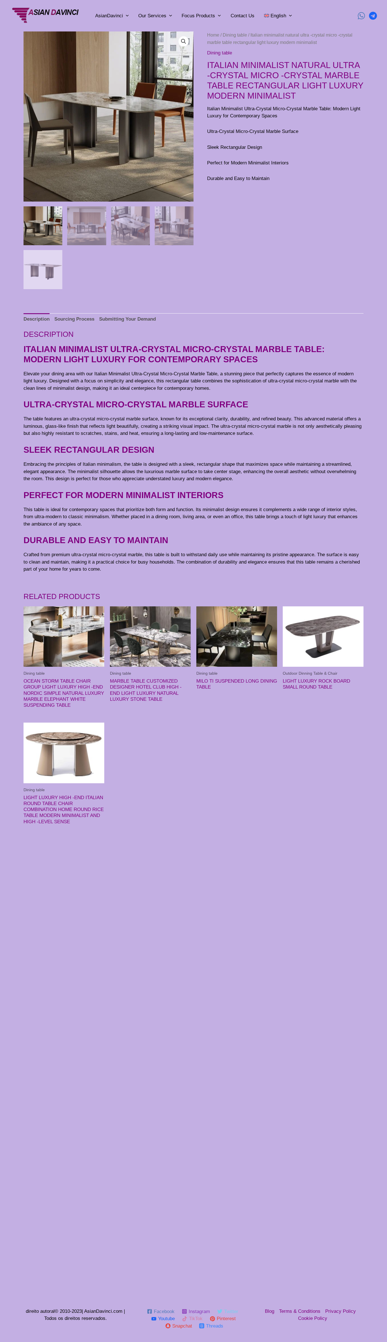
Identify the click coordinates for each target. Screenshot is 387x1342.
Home (213, 35)
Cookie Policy (312, 1318)
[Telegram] (373, 16)
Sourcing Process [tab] (74, 319)
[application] (126, 16)
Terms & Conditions (299, 1311)
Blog (269, 1311)
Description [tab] (37, 319)
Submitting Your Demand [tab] (127, 319)
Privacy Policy (340, 1311)
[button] (183, 41)
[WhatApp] (361, 16)
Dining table (235, 35)
